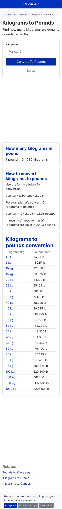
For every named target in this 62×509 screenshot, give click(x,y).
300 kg (10, 377)
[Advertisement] (31, 109)
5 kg (9, 262)
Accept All (10, 505)
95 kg (9, 365)
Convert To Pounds (31, 62)
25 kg (9, 285)
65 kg (9, 331)
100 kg (10, 371)
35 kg (9, 297)
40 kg (10, 302)
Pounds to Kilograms (16, 472)
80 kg (9, 348)
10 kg (9, 268)
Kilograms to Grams (15, 478)
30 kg (9, 291)
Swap (31, 71)
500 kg (10, 383)
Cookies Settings (28, 505)
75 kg (9, 343)
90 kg (9, 360)
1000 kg (11, 388)
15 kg (9, 274)
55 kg (9, 320)
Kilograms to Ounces (16, 483)
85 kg (9, 354)
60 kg (9, 325)
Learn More (46, 505)
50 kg (9, 314)
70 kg (9, 337)
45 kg (10, 308)
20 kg (9, 279)
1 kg (8, 256)
